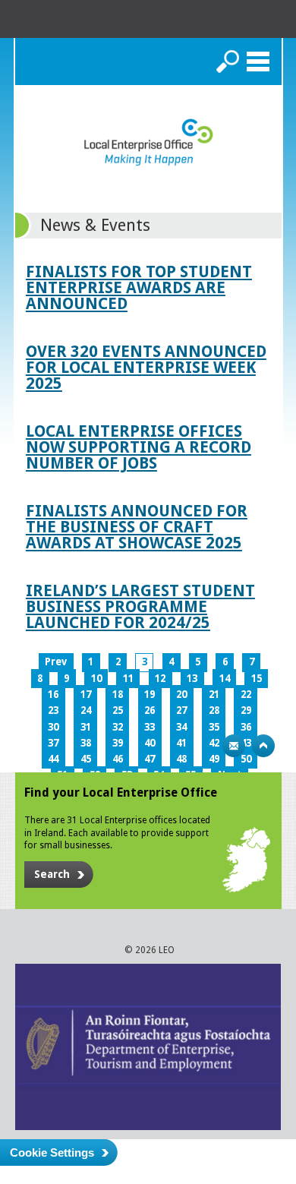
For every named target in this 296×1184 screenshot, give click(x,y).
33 (149, 727)
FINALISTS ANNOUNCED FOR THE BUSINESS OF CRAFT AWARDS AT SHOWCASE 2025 (136, 526)
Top (263, 745)
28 (214, 710)
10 (96, 678)
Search (227, 61)
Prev (56, 662)
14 (224, 678)
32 (117, 727)
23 (53, 710)
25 (117, 710)
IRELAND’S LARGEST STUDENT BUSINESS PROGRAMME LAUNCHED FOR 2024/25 (140, 606)
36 (246, 727)
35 (214, 727)
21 (214, 694)
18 (117, 694)
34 (181, 727)
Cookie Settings (52, 1152)
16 (53, 694)
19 (149, 694)
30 (53, 727)
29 (246, 710)
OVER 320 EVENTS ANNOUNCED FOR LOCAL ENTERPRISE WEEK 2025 (146, 367)
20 (181, 694)
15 (256, 678)
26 (149, 710)
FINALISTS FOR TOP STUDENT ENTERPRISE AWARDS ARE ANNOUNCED (139, 287)
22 (246, 694)
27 (181, 710)
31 (85, 727)
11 (128, 678)
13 (192, 678)
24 (85, 710)
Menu (258, 61)
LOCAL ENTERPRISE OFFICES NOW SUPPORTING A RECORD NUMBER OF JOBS (138, 447)
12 (160, 678)
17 (85, 694)
